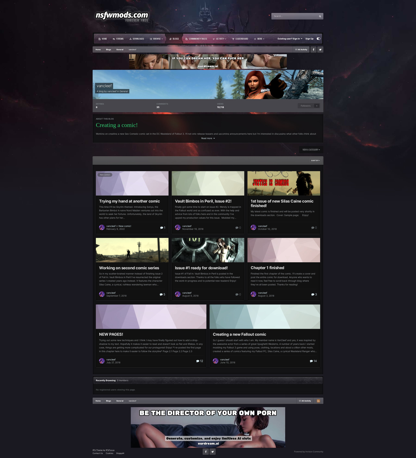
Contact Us (98, 453)
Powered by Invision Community (308, 451)
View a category (311, 149)
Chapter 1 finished (267, 267)
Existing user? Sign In (289, 38)
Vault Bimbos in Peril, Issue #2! (203, 201)
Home (104, 38)
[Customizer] (318, 39)
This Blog (308, 16)
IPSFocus (110, 450)
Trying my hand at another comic (129, 201)
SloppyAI (120, 453)
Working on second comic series (129, 267)
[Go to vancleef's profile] (102, 227)
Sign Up (309, 38)
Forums (120, 38)
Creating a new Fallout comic (239, 334)
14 (315, 361)
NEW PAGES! (111, 334)
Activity (220, 38)
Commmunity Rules (197, 38)
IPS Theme (98, 450)
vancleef (104, 85)
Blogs (175, 38)
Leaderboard (241, 38)
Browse (157, 38)
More (260, 38)
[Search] (320, 16)
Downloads (138, 38)
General (124, 91)
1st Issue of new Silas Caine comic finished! (282, 203)
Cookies (109, 453)
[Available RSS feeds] (318, 401)
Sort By (315, 160)
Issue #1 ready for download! (201, 267)
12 (201, 361)
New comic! (105, 175)
